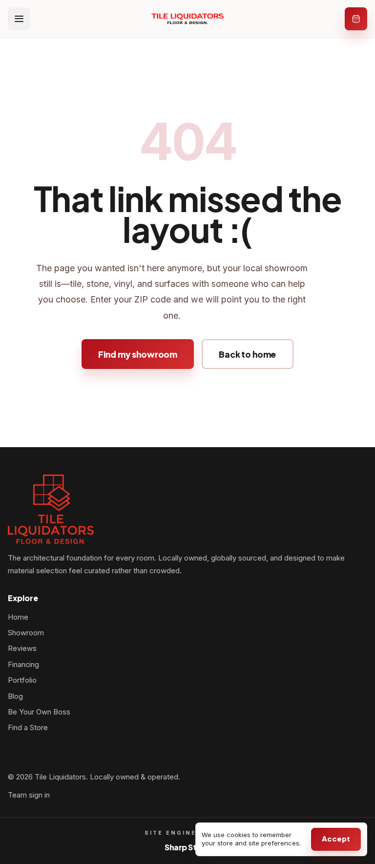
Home (18, 617)
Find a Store (28, 727)
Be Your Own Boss (39, 712)
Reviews (22, 648)
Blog (15, 696)
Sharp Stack (187, 847)
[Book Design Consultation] (356, 18)
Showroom (26, 632)
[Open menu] (19, 18)
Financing (23, 664)
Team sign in (29, 795)
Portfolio (22, 680)
